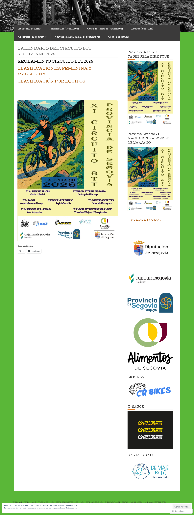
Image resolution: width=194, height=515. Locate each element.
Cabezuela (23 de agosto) (32, 37)
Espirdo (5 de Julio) (142, 29)
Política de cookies (73, 508)
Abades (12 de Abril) (29, 29)
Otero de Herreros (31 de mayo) (105, 29)
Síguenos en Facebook (145, 220)
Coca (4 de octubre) (119, 37)
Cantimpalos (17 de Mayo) (64, 29)
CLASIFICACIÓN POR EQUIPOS (51, 82)
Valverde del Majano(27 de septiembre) (77, 37)
